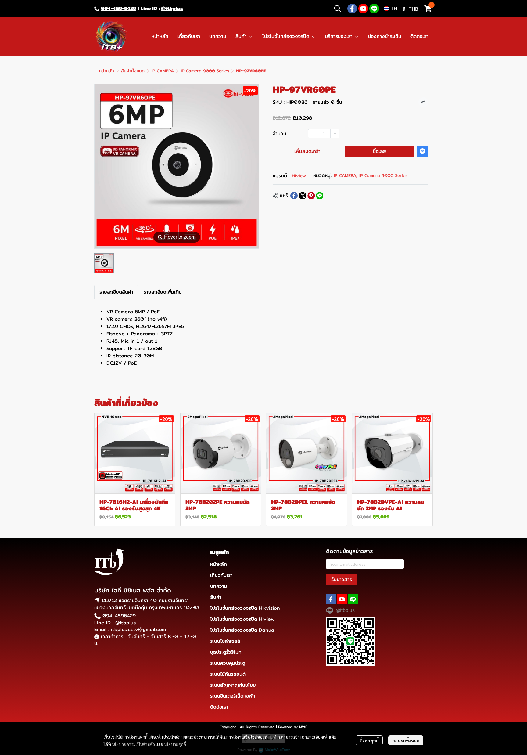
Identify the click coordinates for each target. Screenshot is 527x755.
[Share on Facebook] (294, 195)
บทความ (218, 586)
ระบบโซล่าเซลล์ (225, 641)
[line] (374, 8)
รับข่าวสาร (341, 579)
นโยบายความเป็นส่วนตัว (133, 744)
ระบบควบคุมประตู (227, 663)
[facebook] (352, 8)
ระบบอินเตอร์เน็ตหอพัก (232, 696)
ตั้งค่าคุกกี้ (369, 740)
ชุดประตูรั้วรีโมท (226, 652)
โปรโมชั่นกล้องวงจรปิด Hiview (242, 619)
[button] (337, 8)
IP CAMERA (163, 70)
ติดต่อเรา (219, 707)
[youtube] (363, 8)
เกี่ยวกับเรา (221, 575)
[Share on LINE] (319, 195)
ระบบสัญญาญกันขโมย (233, 685)
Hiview (299, 175)
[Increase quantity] (335, 133)
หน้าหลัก (106, 70)
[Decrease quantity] (312, 133)
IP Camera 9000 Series (205, 70)
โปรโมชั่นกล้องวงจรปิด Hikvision (245, 608)
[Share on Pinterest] (311, 195)
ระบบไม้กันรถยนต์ (228, 674)
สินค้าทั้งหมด (133, 70)
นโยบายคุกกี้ (175, 744)
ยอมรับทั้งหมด (405, 740)
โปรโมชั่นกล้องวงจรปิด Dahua (242, 630)
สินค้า (215, 597)
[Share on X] (302, 195)
